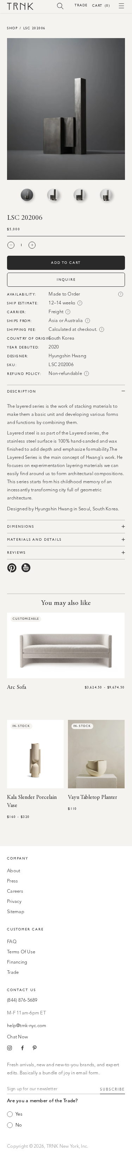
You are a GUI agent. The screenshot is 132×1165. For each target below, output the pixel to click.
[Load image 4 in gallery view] (106, 195)
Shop (12, 28)
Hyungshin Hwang (67, 356)
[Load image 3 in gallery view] (80, 195)
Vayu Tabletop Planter (92, 797)
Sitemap (15, 912)
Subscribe (112, 1089)
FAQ (12, 942)
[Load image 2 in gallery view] (53, 195)
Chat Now (17, 1037)
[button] (60, 5)
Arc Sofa (16, 687)
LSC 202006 (34, 28)
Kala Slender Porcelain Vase (32, 801)
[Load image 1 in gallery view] (27, 195)
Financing (17, 962)
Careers (15, 891)
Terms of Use (21, 952)
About (13, 871)
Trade (81, 5)
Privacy (14, 901)
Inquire (66, 279)
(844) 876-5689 (22, 1000)
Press (12, 881)
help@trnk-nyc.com (26, 1026)
